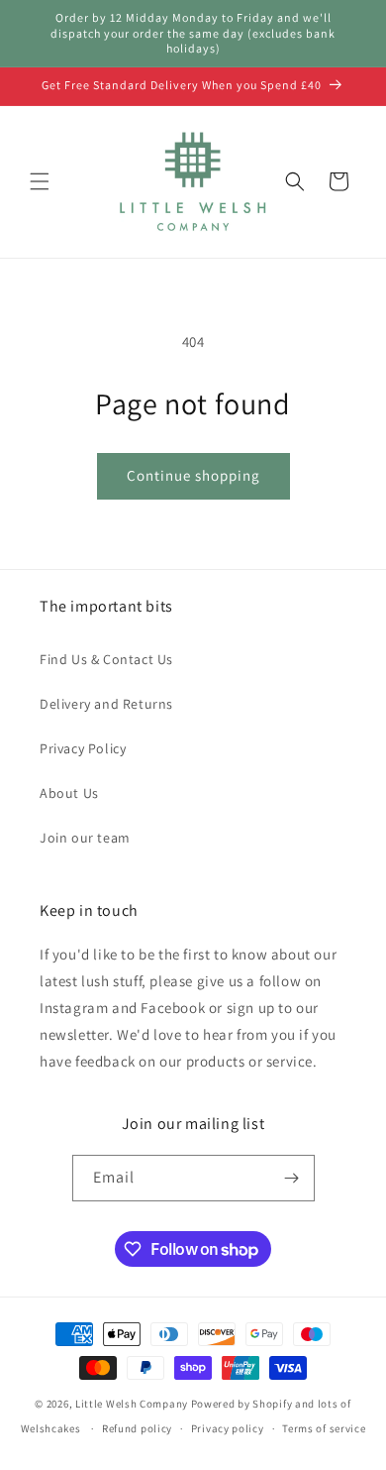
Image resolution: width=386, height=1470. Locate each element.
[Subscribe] (292, 1178)
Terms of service (323, 1428)
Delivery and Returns (106, 704)
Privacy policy (227, 1428)
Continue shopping (193, 475)
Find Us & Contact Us (106, 659)
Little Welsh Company (131, 1404)
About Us (69, 793)
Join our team (85, 838)
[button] (39, 181)
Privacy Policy (83, 748)
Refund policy (137, 1428)
